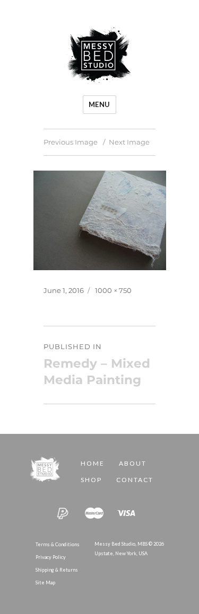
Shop (91, 480)
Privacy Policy (51, 557)
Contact (134, 480)
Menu (99, 104)
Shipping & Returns (57, 570)
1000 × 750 (113, 290)
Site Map (45, 582)
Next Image (129, 142)
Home (93, 463)
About (132, 463)
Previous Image (71, 142)
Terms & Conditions (58, 544)
